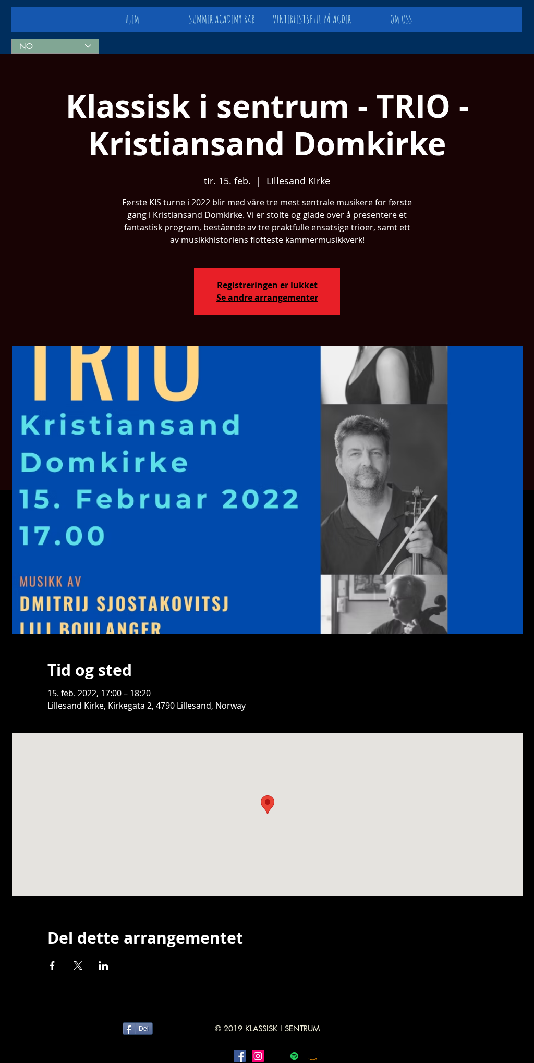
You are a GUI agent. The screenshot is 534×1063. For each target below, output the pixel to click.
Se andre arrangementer (267, 297)
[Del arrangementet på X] (78, 965)
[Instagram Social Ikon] (258, 1056)
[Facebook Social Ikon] (240, 1056)
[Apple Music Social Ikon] (276, 1056)
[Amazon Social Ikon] (313, 1056)
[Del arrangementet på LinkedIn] (103, 965)
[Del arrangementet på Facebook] (52, 965)
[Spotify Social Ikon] (294, 1056)
